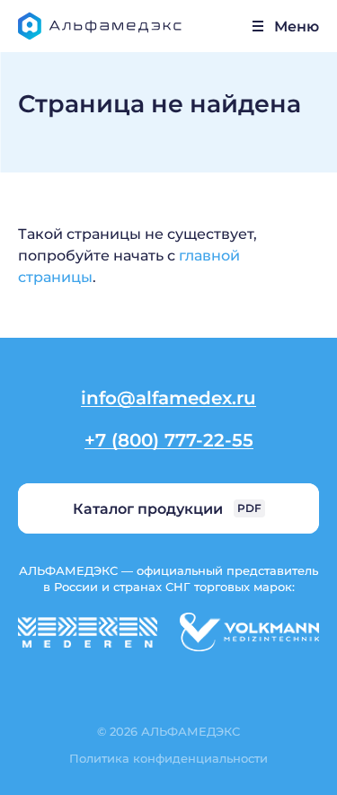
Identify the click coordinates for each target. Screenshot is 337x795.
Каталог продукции (167, 508)
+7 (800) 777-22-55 (168, 439)
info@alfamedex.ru (168, 397)
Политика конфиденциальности (168, 757)
